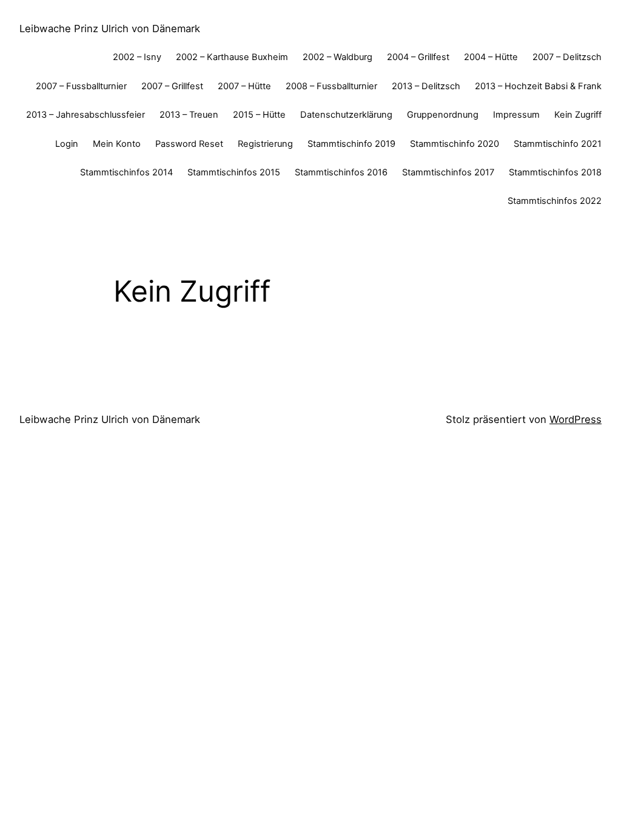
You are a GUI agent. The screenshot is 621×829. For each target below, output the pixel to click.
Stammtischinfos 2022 (555, 200)
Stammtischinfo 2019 (351, 143)
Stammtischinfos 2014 (126, 172)
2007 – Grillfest (172, 86)
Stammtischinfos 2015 (233, 172)
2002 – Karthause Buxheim (232, 57)
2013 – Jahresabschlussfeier (85, 114)
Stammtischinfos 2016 (341, 172)
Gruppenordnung (442, 114)
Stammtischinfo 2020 (454, 143)
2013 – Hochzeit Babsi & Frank (538, 86)
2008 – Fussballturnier (331, 86)
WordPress (575, 419)
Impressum (516, 114)
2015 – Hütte (259, 114)
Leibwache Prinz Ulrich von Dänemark (109, 28)
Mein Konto (117, 143)
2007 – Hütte (244, 86)
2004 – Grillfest (418, 57)
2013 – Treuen (188, 114)
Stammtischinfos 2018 (555, 172)
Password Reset (189, 143)
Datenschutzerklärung (346, 114)
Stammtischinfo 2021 (558, 143)
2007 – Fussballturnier (81, 86)
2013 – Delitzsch (426, 86)
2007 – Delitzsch (567, 57)
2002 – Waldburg (337, 57)
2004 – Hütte (491, 57)
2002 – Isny (137, 57)
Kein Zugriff (578, 114)
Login (66, 143)
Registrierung (265, 143)
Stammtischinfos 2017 (448, 172)
